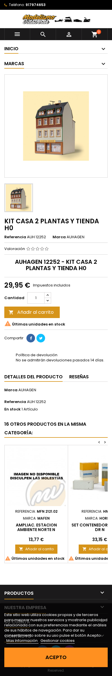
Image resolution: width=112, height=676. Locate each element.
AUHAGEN (27, 390)
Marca (59, 237)
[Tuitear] (40, 338)
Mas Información (22, 640)
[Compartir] (30, 338)
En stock (12, 409)
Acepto (56, 657)
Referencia (15, 237)
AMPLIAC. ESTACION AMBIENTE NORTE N (36, 527)
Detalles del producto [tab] (33, 376)
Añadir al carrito (31, 312)
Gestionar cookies (57, 640)
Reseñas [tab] (79, 376)
